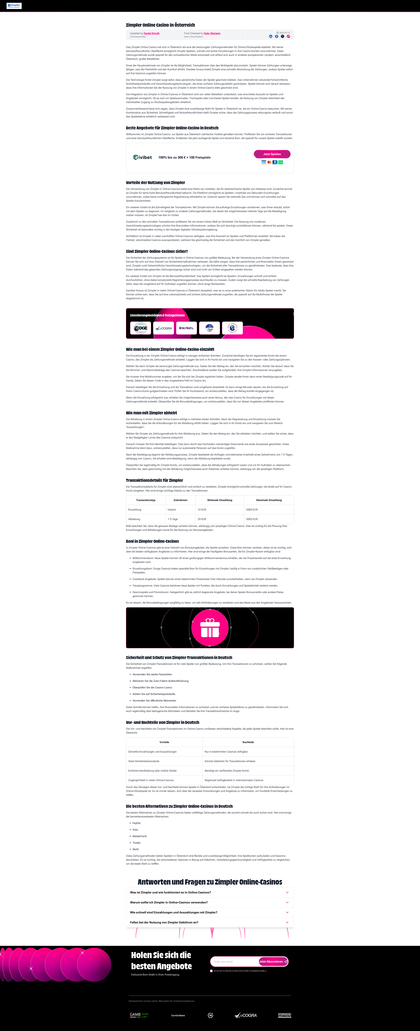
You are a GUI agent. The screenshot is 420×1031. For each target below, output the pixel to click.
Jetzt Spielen (272, 154)
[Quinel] (186, 328)
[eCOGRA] (163, 328)
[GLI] (232, 328)
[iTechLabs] (209, 328)
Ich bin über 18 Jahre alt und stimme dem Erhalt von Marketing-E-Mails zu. (240, 971)
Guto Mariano (212, 33)
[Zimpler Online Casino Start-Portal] (14, 6)
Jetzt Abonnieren (271, 961)
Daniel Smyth (151, 33)
